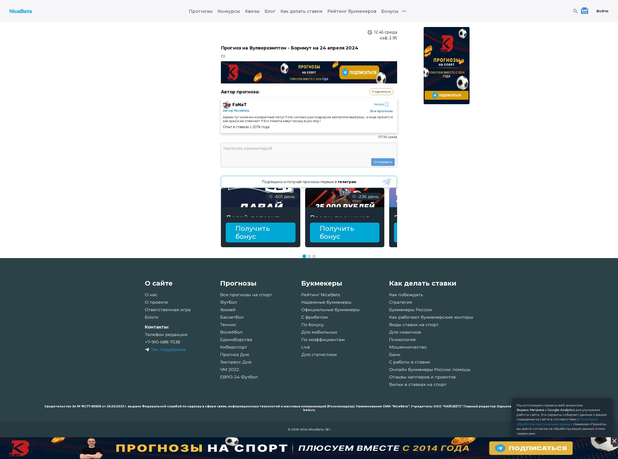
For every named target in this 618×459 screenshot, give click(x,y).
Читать (379, 104)
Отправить (383, 162)
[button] (381, 91)
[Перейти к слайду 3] (314, 256)
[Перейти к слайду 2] (309, 256)
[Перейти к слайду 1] (304, 256)
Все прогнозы (381, 111)
